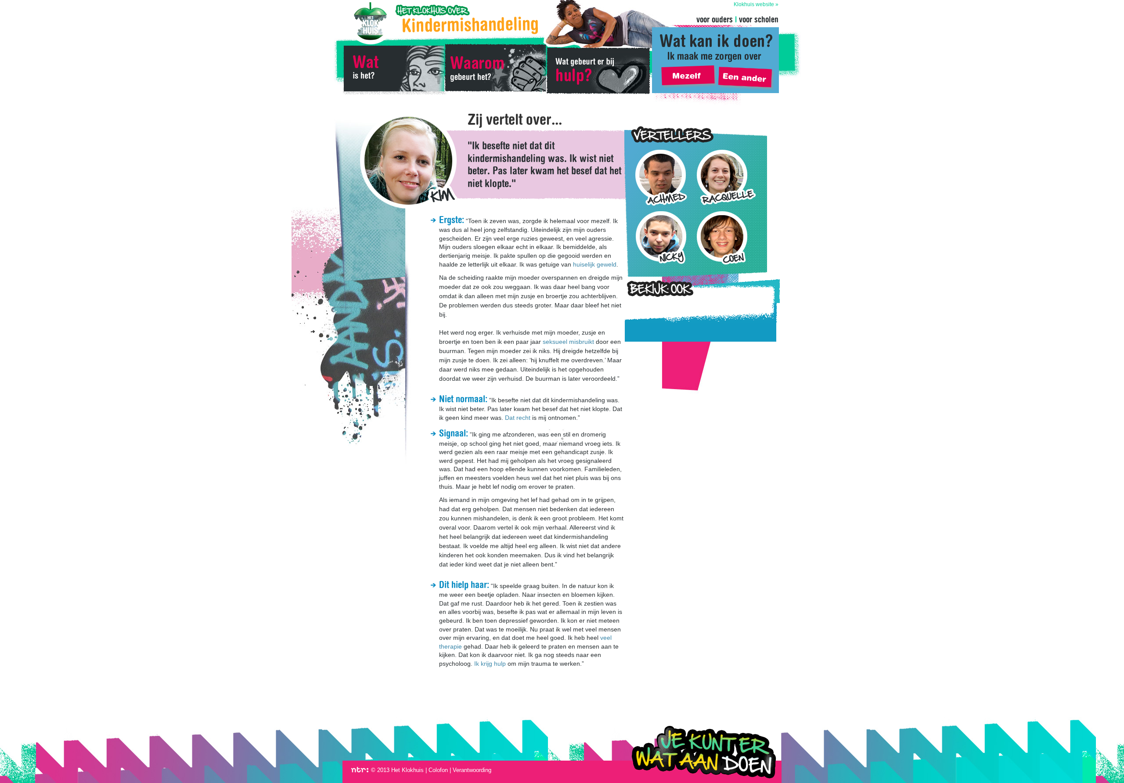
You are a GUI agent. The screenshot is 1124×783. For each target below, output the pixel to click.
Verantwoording (472, 770)
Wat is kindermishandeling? (393, 70)
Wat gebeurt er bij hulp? (598, 70)
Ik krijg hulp (490, 663)
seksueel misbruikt (568, 341)
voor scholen (758, 19)
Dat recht (517, 417)
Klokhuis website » (756, 4)
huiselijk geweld (594, 264)
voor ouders (714, 19)
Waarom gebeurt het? (495, 70)
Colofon (438, 770)
